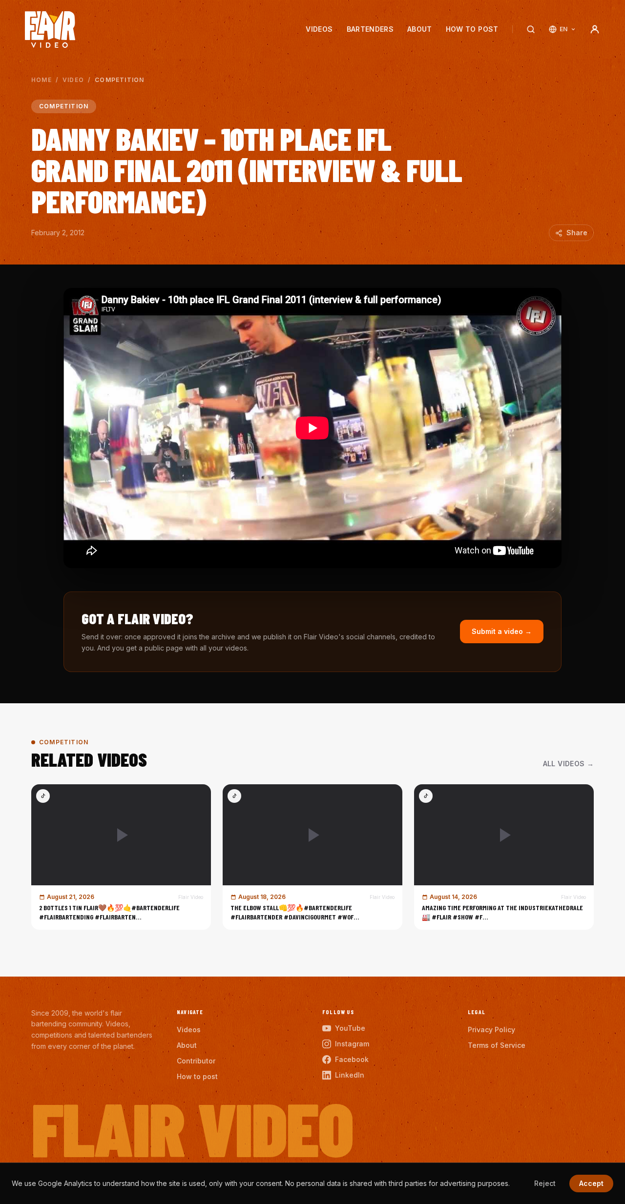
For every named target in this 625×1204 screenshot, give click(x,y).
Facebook (352, 1059)
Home (41, 79)
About (419, 29)
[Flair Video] (50, 29)
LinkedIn (349, 1075)
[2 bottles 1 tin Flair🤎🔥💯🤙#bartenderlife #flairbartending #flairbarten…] (121, 857)
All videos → (568, 763)
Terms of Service (496, 1045)
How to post (472, 29)
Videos (319, 29)
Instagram (352, 1044)
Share (576, 232)
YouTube (350, 1028)
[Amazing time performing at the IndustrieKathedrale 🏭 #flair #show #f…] (504, 857)
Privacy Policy (491, 1029)
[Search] (530, 29)
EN (564, 29)
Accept (591, 1183)
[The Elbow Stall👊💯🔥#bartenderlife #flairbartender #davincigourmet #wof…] (312, 857)
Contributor (196, 1061)
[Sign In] (594, 29)
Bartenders (370, 29)
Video (73, 79)
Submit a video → (502, 631)
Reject (545, 1183)
